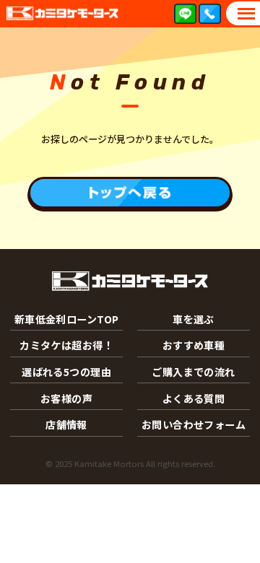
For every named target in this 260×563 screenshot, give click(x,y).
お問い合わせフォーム (194, 424)
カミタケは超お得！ (66, 345)
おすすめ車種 (193, 345)
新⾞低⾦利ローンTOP (66, 319)
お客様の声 (66, 398)
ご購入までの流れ (193, 372)
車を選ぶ (193, 319)
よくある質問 (193, 398)
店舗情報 (66, 424)
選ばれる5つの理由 (66, 372)
